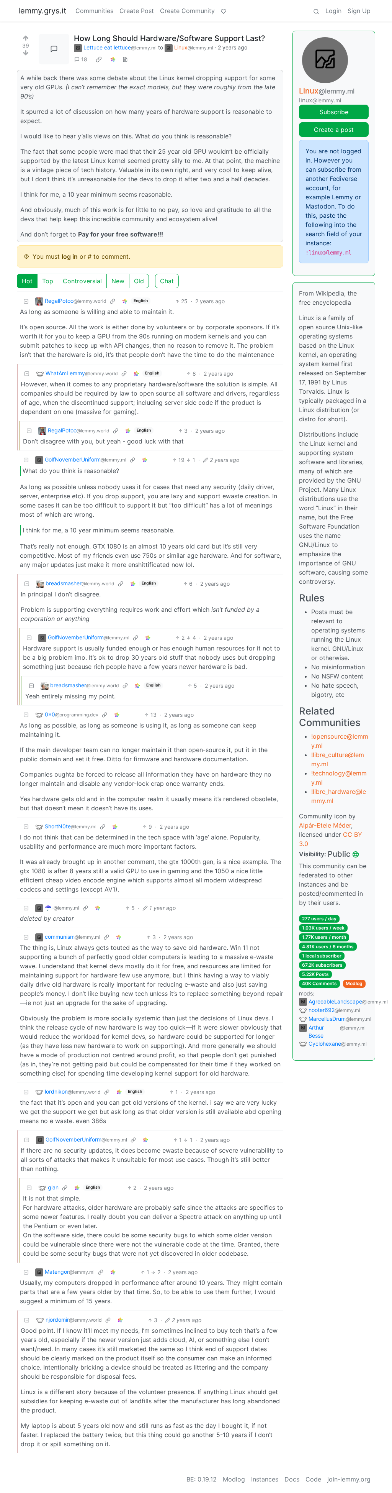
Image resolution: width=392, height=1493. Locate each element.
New (117, 281)
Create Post (136, 11)
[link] (99, 59)
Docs (291, 1479)
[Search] (316, 10)
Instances (264, 1479)
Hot (27, 281)
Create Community (187, 11)
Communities (94, 11)
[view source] (125, 59)
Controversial (82, 281)
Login (333, 11)
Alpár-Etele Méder (325, 825)
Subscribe (334, 112)
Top (47, 281)
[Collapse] (26, 301)
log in (70, 256)
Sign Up (359, 11)
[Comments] (54, 49)
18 (84, 59)
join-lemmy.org (349, 1479)
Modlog (354, 983)
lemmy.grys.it (42, 10)
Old (139, 281)
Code (313, 1479)
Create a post (334, 129)
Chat (167, 281)
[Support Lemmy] (223, 10)
